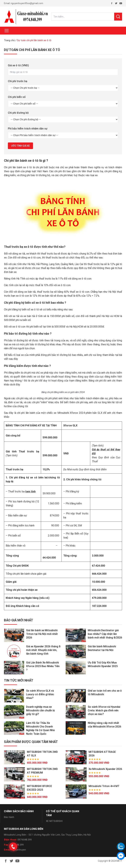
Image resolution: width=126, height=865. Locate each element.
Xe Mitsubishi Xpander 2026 (105, 769)
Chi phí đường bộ (18, 112)
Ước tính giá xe (20, 145)
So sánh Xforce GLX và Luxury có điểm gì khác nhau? (40, 694)
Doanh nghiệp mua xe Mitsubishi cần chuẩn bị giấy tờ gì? (40, 710)
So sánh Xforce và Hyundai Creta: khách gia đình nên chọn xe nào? (104, 710)
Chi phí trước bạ (17, 81)
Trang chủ (9, 40)
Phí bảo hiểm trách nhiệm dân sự (27, 128)
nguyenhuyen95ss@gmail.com (27, 3)
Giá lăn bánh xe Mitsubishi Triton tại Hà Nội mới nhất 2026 (42, 634)
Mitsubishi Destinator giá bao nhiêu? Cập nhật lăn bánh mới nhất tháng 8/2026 (105, 634)
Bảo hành (9, 817)
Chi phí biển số (17, 97)
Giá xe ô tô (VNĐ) (18, 65)
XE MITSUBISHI (54, 821)
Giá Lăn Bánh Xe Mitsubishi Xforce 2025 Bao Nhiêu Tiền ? (43, 666)
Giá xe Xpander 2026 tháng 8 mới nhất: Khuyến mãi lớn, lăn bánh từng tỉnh (43, 650)
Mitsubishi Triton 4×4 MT (104, 786)
